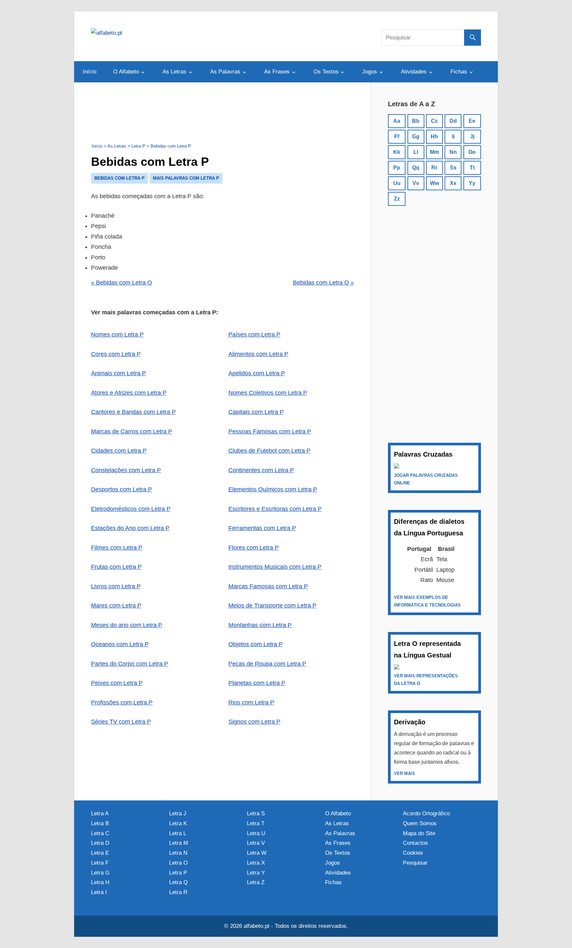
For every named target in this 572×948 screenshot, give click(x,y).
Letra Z (255, 882)
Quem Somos (420, 823)
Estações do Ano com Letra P (130, 528)
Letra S (256, 813)
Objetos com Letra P (255, 644)
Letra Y (256, 873)
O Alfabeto (126, 71)
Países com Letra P (254, 334)
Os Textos (326, 71)
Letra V (256, 843)
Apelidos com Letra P (256, 373)
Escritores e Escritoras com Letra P (275, 509)
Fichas (459, 71)
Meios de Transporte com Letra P (272, 605)
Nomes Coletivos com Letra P (267, 392)
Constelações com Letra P (126, 470)
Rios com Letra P (251, 702)
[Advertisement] (222, 114)
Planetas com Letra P (256, 683)
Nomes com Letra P (117, 334)
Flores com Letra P (253, 547)
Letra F (100, 863)
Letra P (178, 873)
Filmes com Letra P (116, 547)
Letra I (99, 892)
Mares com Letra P (116, 605)
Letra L (177, 833)
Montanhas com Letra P (260, 625)
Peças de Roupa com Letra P (267, 663)
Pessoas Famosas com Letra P (269, 431)
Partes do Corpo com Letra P (129, 663)
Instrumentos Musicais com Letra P (274, 567)
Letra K (178, 823)
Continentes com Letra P (261, 470)
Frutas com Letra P (116, 567)
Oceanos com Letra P (120, 644)
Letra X (256, 863)
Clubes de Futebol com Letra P (269, 450)
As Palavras (225, 71)
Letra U (256, 833)
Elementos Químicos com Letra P (272, 489)
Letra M (178, 843)
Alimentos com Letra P (258, 354)
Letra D (100, 843)
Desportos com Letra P (121, 489)
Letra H (100, 882)
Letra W (256, 853)
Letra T (255, 823)
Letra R (178, 892)
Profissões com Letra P (122, 702)
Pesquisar (415, 863)
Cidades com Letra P (119, 450)
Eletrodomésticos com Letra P (130, 509)
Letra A (100, 813)
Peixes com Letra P (117, 683)
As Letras (174, 71)
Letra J (177, 813)
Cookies (413, 853)
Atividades (414, 71)
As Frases (277, 71)
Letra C (100, 833)
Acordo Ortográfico (426, 813)
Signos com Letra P (254, 721)
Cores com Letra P (116, 354)
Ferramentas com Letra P (262, 528)
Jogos (369, 71)
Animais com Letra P (118, 373)
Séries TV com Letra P (121, 721)
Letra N (178, 853)
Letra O (178, 863)
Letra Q (178, 882)
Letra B (100, 823)
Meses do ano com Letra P (126, 625)
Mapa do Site (419, 833)
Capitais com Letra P (256, 412)
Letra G (100, 873)
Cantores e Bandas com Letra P (133, 412)
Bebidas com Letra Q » (323, 282)
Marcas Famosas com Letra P (268, 586)
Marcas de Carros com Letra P (131, 431)
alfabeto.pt (256, 926)
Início (89, 71)
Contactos (415, 843)
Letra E (100, 853)
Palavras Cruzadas (423, 454)
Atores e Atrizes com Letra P (129, 392)
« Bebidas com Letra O (121, 282)
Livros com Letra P (116, 586)
